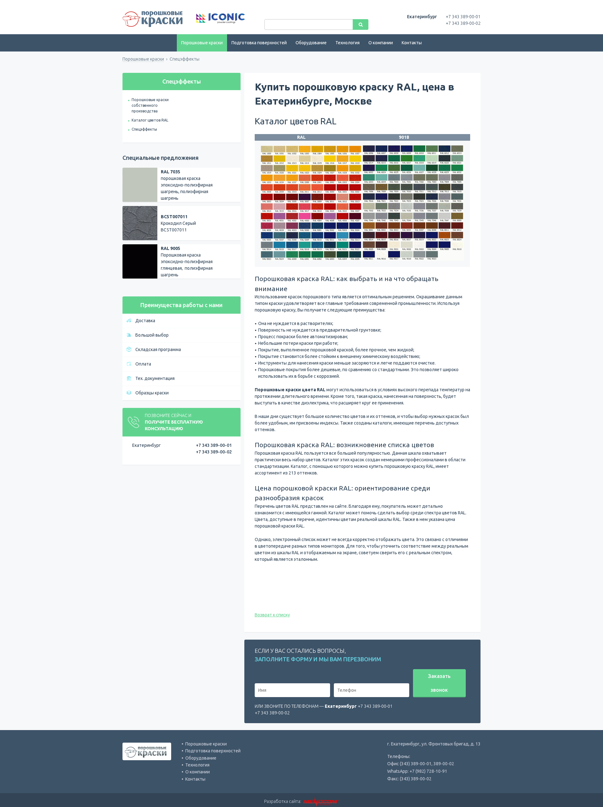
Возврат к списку (272, 614)
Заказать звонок (439, 683)
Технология (347, 42)
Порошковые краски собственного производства (150, 105)
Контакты (412, 42)
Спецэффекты (144, 129)
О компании (380, 42)
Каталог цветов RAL (150, 120)
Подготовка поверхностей (259, 42)
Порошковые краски (202, 42)
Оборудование (311, 42)
